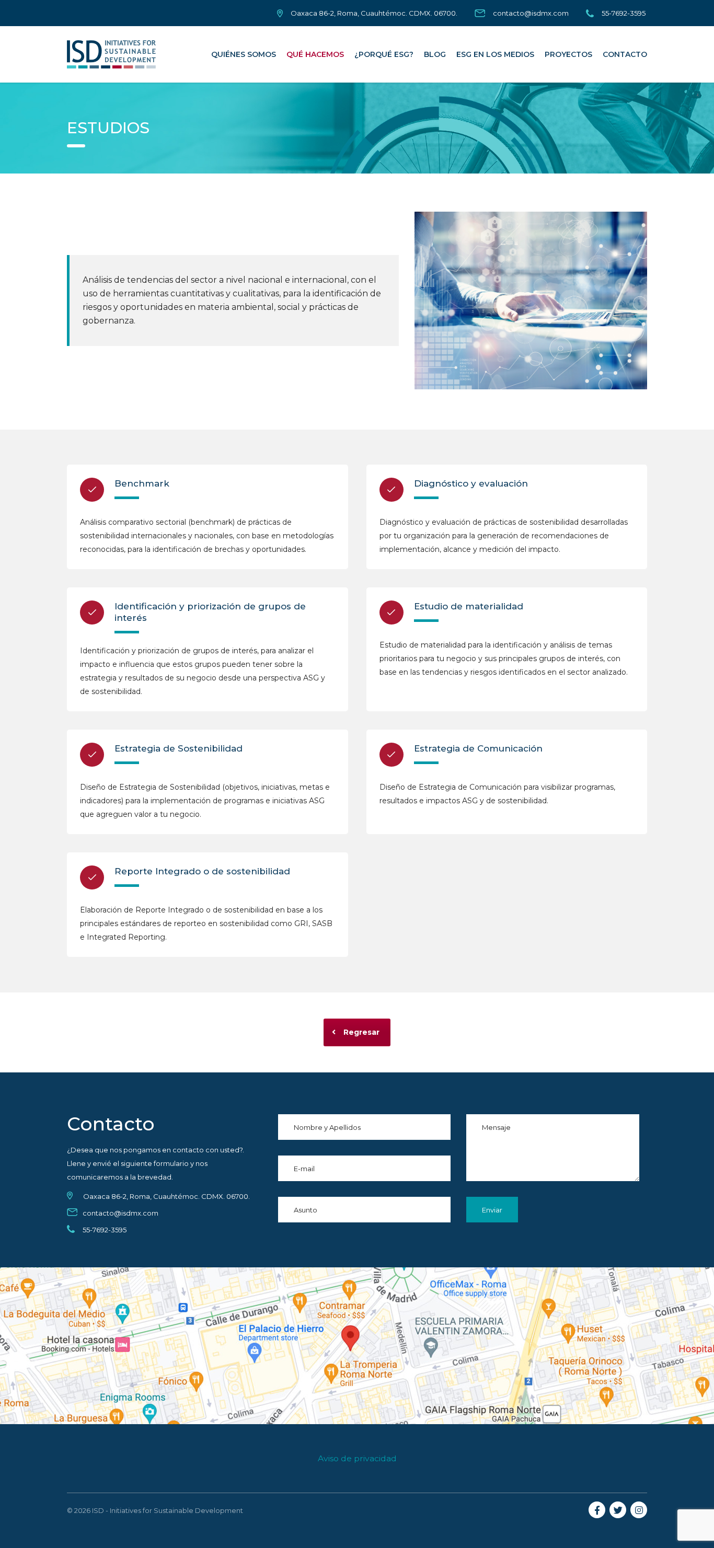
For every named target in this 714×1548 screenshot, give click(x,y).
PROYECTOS (568, 54)
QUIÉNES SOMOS (243, 54)
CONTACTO (625, 54)
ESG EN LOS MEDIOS (495, 54)
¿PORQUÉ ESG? (383, 54)
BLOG (435, 54)
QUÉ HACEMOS (315, 54)
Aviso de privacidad (357, 1458)
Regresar (361, 1032)
